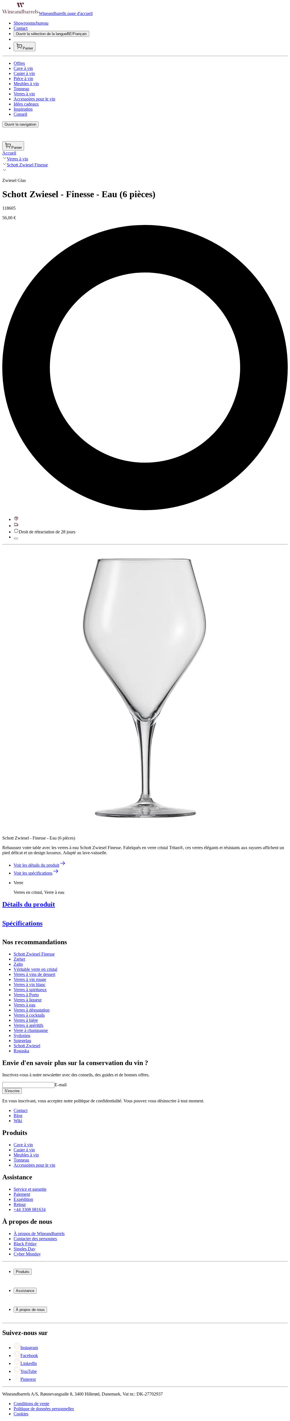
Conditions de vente (31, 1403)
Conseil (20, 114)
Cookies (21, 1413)
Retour (20, 1204)
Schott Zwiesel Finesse (27, 164)
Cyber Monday (27, 1254)
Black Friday (25, 1243)
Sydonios (22, 1035)
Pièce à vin (23, 78)
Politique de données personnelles (44, 1408)
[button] (143, 688)
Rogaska (21, 1050)
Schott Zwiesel (27, 1045)
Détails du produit (28, 904)
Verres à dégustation (32, 1010)
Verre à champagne (31, 1030)
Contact (20, 28)
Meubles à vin (26, 83)
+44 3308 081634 (30, 1209)
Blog (18, 1115)
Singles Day (24, 1248)
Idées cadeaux (26, 104)
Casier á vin (24, 1149)
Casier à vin (24, 73)
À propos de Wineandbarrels (39, 1233)
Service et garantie (30, 1189)
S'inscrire (12, 1091)
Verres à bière (26, 1020)
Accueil (9, 153)
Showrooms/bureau (31, 23)
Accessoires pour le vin (34, 98)
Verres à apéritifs (28, 1025)
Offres (19, 63)
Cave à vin (23, 68)
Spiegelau (22, 1040)
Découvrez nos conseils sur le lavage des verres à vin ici (52, 1005)
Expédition (23, 1199)
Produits (22, 1272)
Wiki (18, 1120)
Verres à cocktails (29, 1015)
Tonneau (21, 88)
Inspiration (23, 109)
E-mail (61, 1084)
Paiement (22, 1194)
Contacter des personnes (35, 1238)
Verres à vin (24, 93)
